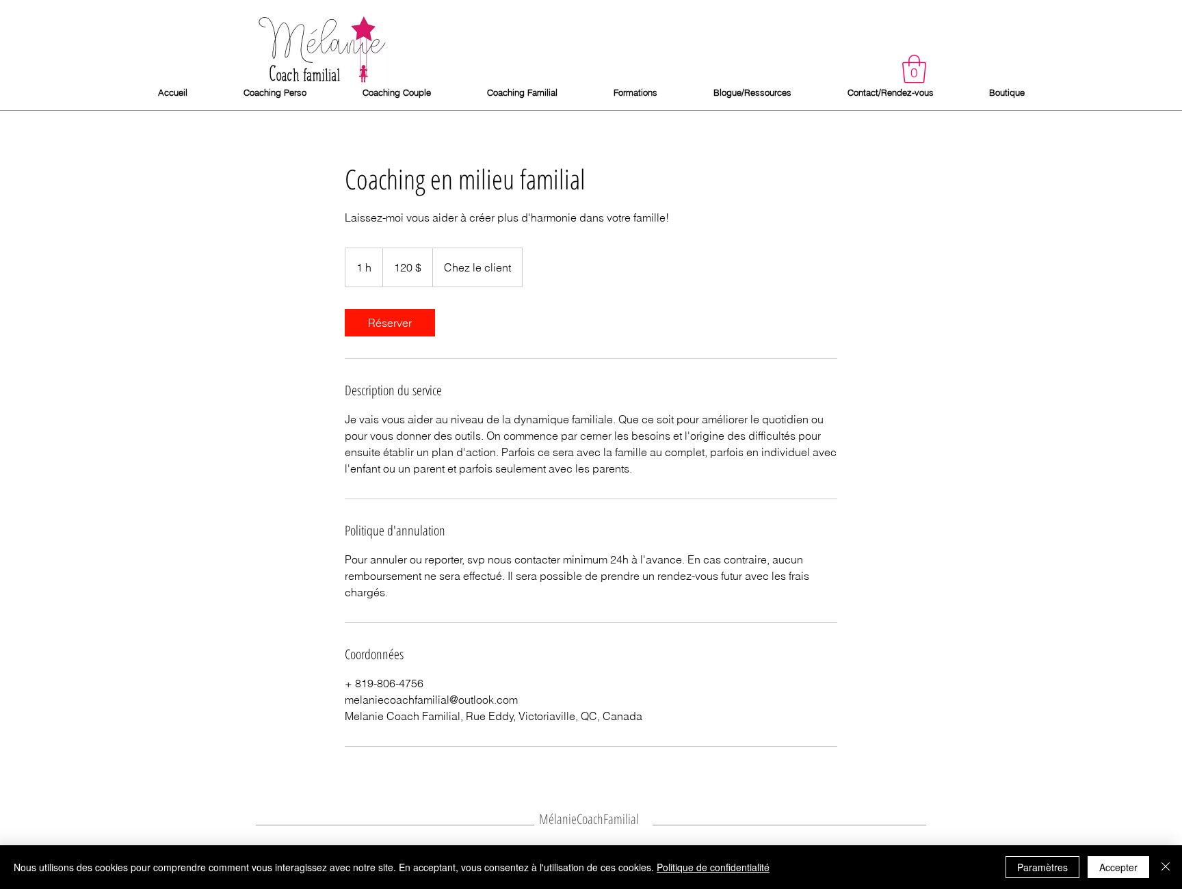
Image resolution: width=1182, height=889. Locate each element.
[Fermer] (1165, 867)
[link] (390, 322)
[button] (914, 69)
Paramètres (1042, 867)
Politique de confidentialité (713, 867)
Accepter (1118, 867)
